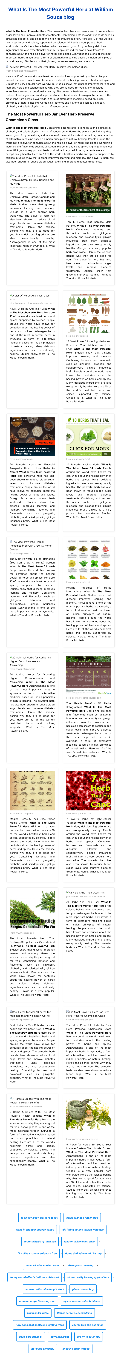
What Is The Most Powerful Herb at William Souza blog (60, 13)
